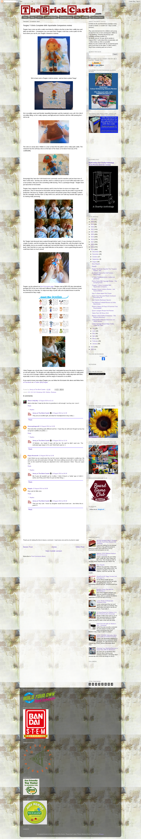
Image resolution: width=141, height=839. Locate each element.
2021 (92, 232)
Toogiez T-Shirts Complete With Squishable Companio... (101, 286)
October (95, 256)
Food (77, 17)
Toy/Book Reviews (51, 17)
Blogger (101, 834)
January (95, 343)
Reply (29, 406)
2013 (92, 347)
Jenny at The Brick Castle (41, 413)
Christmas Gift (40, 392)
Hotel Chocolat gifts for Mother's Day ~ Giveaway (106, 624)
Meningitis (85, 17)
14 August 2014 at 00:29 (59, 473)
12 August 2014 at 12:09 (47, 426)
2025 (92, 222)
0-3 (29, 392)
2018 (92, 239)
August (94, 261)
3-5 (32, 392)
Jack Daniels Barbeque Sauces (101, 300)
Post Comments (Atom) (38, 556)
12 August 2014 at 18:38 (40, 488)
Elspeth (94, 266)
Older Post (80, 547)
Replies (32, 409)
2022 (92, 229)
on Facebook (27, 382)
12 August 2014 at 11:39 (59, 413)
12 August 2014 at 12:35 (46, 455)
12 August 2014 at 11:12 (46, 400)
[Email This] (55, 390)
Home (25, 17)
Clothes (48, 392)
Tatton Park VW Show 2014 (100, 313)
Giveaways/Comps (66, 17)
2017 (92, 242)
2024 (92, 224)
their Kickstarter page (47, 286)
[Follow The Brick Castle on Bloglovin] (97, 510)
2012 (92, 349)
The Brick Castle (103, 356)
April (93, 336)
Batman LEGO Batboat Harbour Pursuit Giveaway (106, 554)
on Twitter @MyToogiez (40, 382)
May (93, 333)
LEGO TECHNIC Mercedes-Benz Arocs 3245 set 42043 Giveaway (107, 635)
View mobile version (53, 551)
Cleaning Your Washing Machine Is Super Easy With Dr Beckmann (107, 649)
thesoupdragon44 (33, 426)
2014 (92, 249)
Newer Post (28, 547)
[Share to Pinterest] (63, 390)
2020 (92, 234)
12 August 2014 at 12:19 (59, 440)
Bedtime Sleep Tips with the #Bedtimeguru (105, 590)
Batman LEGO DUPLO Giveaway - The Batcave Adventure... (104, 316)
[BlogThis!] (57, 390)
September (95, 259)
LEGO (40, 17)
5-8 (34, 392)
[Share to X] (59, 390)
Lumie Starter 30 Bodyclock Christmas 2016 (105, 601)
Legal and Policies (97, 17)
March (94, 338)
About (32, 17)
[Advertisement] (98, 145)
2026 (92, 219)
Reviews (53, 392)
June (94, 331)
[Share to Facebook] (61, 390)
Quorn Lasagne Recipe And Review (103, 310)
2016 (92, 244)
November (95, 254)
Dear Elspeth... (96, 264)
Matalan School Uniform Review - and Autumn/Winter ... (103, 290)
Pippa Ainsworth (33, 455)
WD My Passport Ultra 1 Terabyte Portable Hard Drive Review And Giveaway (107, 542)
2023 (92, 226)
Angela (30, 488)
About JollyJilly (33, 400)
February (95, 341)
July (93, 328)
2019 (92, 237)
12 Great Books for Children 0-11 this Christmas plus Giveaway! (107, 613)
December (95, 251)
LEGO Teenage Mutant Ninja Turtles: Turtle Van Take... (103, 324)
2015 (92, 247)
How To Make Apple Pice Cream (102, 293)
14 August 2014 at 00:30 (59, 501)
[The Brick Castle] (103, 360)
